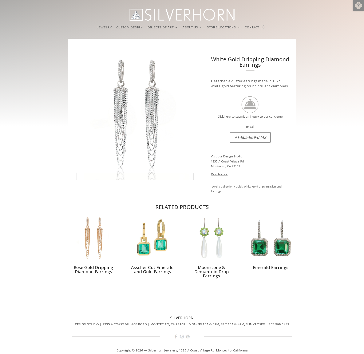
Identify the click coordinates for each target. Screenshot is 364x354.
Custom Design (129, 27)
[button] (358, 5)
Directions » (219, 174)
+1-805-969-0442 (250, 137)
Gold (239, 186)
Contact (252, 27)
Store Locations (221, 27)
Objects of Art (160, 27)
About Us (190, 27)
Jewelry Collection (222, 186)
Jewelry (104, 27)
